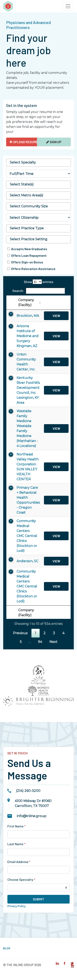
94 (40, 642)
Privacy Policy (16, 906)
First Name (16, 826)
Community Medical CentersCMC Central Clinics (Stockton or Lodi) (27, 536)
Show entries (38, 282)
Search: (18, 291)
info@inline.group (31, 816)
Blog (6, 948)
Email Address (18, 862)
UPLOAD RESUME (25, 142)
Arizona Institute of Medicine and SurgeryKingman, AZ (28, 336)
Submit (38, 899)
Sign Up (55, 142)
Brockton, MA (28, 316)
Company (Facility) (26, 302)
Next (53, 642)
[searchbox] (38, 162)
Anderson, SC (27, 561)
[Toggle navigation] (68, 6)
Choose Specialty (21, 879)
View (56, 316)
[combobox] (38, 163)
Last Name (16, 844)
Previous (20, 633)
